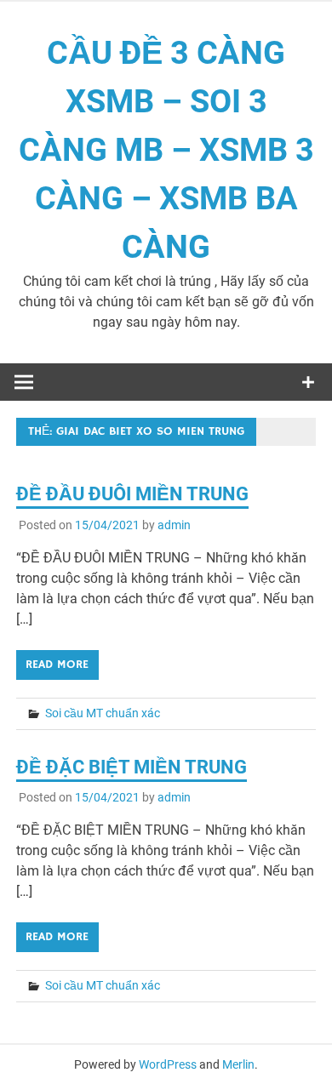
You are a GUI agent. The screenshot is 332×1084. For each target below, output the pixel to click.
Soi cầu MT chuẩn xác (102, 713)
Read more (57, 664)
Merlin (238, 1064)
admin (174, 525)
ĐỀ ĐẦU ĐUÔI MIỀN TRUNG (132, 494)
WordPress (168, 1064)
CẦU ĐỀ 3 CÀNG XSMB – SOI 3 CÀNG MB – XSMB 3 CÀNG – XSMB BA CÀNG (166, 149)
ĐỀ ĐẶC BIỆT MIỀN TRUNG (131, 767)
